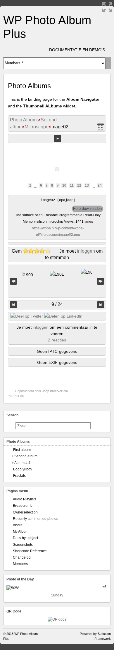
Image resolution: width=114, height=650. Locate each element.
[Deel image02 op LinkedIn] (63, 316)
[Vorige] (13, 304)
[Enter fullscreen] (107, 7)
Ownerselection (25, 512)
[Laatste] (100, 281)
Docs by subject (25, 538)
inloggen (86, 251)
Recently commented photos (35, 519)
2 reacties (57, 340)
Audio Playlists (24, 499)
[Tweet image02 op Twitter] (27, 316)
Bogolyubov (22, 469)
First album (22, 450)
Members (20, 564)
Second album (25, 456)
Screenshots (23, 545)
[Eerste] (13, 281)
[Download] (87, 209)
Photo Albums (24, 119)
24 (100, 185)
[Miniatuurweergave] (100, 127)
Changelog (22, 557)
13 (87, 185)
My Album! (21, 531)
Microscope (37, 126)
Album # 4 (22, 463)
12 (79, 185)
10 (64, 185)
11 (72, 185)
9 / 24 (57, 304)
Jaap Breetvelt (52, 391)
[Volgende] (100, 304)
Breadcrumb (22, 506)
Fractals (19, 476)
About (17, 525)
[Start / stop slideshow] (57, 138)
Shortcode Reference (30, 551)
